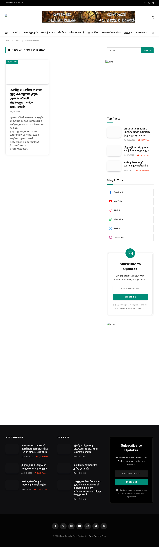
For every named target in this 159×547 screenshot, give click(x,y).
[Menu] (6, 32)
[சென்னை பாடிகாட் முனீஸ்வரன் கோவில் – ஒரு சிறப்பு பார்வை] (114, 132)
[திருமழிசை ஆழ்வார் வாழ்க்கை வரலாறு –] (114, 150)
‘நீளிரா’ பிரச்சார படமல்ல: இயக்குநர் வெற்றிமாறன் (85, 449)
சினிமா (62, 32)
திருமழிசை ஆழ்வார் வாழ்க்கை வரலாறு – (136, 149)
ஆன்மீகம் (93, 32)
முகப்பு (16, 32)
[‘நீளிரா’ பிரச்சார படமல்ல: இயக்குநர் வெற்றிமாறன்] (64, 449)
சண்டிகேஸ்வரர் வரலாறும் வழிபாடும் (136, 164)
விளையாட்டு (76, 32)
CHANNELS (140, 32)
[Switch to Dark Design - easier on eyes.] (152, 17)
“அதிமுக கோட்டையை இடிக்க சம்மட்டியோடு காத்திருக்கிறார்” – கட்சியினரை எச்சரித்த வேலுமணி (87, 488)
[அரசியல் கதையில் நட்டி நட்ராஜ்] (64, 468)
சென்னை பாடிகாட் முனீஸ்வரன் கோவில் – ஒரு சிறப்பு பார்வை (138, 132)
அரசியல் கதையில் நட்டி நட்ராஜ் (85, 467)
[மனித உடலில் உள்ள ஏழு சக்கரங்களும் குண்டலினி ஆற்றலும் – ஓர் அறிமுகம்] (27, 72)
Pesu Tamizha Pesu (97, 536)
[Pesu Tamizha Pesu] (21, 17)
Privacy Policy (131, 308)
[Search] (152, 32)
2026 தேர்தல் (30, 32)
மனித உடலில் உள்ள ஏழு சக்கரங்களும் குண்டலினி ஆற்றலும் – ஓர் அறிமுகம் (26, 98)
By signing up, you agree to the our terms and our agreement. (132, 493)
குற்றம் (128, 32)
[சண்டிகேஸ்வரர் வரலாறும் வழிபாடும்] (114, 166)
